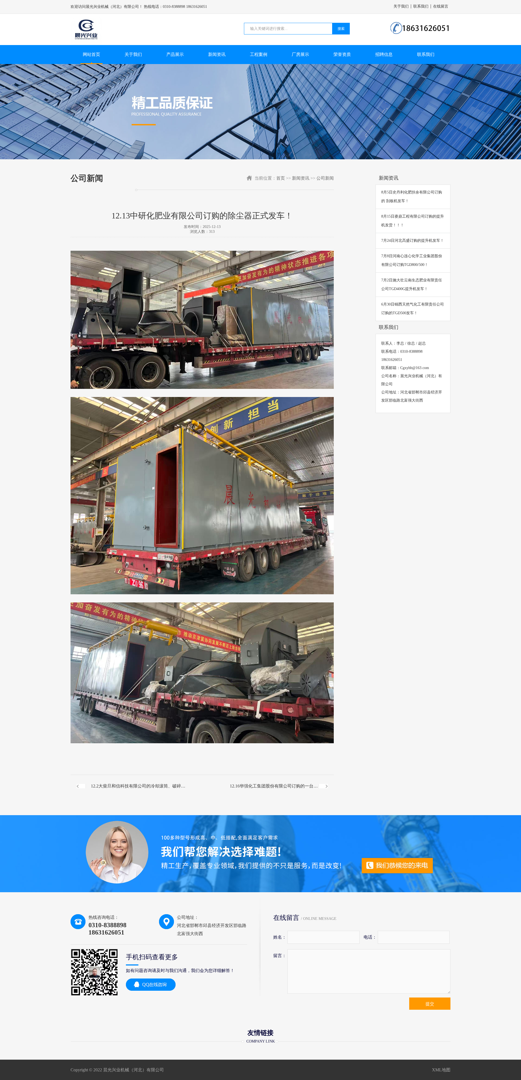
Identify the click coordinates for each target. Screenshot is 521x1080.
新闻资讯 (216, 54)
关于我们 (401, 6)
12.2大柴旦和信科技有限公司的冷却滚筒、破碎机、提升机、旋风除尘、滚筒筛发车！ (136, 790)
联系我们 (420, 6)
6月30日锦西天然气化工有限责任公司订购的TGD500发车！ (412, 308)
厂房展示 (300, 54)
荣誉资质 (342, 54)
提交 (429, 1004)
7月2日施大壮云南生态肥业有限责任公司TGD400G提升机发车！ (411, 284)
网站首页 (91, 54)
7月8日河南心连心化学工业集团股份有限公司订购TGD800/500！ (411, 260)
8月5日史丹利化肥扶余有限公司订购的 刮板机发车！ (411, 196)
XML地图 (441, 1070)
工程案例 (258, 54)
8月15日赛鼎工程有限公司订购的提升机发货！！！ (412, 220)
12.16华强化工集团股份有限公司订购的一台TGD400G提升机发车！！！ (271, 790)
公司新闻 (325, 178)
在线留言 (440, 6)
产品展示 (175, 54)
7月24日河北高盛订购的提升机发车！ (412, 241)
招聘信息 (384, 54)
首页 (280, 178)
